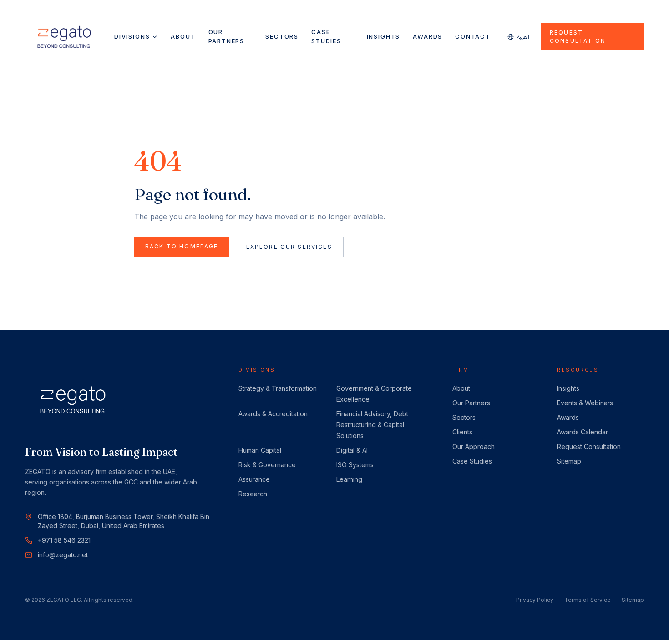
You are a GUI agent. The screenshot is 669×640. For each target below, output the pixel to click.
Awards (427, 36)
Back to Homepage (181, 246)
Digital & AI (352, 450)
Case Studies (326, 36)
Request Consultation (578, 36)
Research (252, 494)
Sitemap (569, 461)
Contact (473, 36)
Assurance (254, 479)
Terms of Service (587, 599)
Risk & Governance (267, 465)
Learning (349, 479)
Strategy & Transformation (277, 388)
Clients (462, 432)
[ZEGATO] (64, 37)
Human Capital (259, 450)
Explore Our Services (289, 246)
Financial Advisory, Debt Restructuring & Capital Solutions (372, 424)
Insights (383, 36)
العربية (523, 36)
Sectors (282, 36)
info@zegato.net (63, 555)
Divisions (132, 36)
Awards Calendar (582, 432)
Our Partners (226, 36)
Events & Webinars (585, 403)
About (183, 36)
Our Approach (473, 446)
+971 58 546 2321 (64, 540)
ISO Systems (355, 465)
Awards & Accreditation (273, 414)
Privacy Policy (534, 599)
